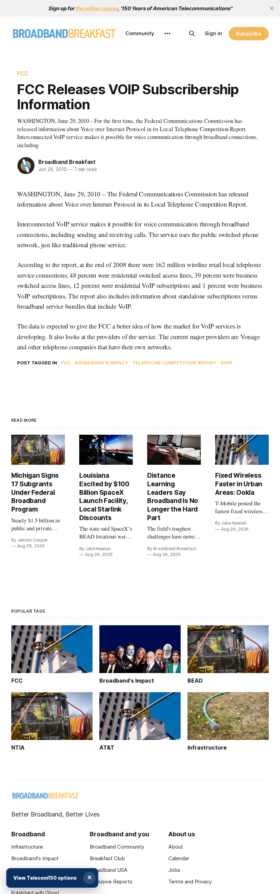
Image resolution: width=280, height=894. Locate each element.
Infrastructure (27, 846)
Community (139, 33)
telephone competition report (174, 362)
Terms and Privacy (190, 881)
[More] (167, 33)
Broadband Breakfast (67, 161)
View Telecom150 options (45, 878)
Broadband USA (108, 870)
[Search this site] (191, 33)
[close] (271, 8)
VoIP (226, 362)
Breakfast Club (107, 858)
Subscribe (249, 33)
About (175, 846)
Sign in (213, 33)
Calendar (178, 858)
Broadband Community (117, 846)
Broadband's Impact (101, 362)
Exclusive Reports (111, 881)
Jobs (174, 870)
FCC (22, 73)
